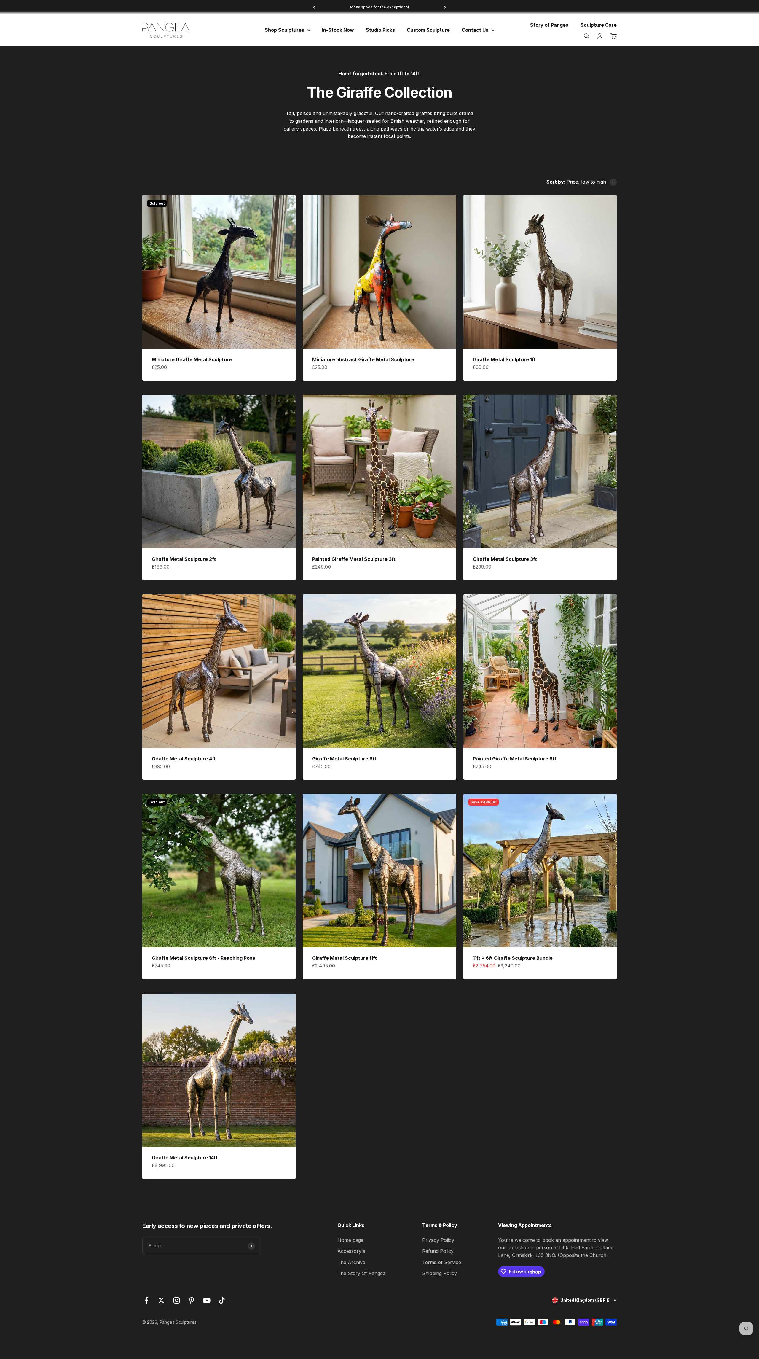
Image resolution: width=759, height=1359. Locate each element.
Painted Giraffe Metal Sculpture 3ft (354, 559)
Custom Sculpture (428, 30)
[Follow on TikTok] (222, 1300)
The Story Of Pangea (361, 1273)
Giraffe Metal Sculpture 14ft (185, 1158)
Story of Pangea (549, 25)
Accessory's (351, 1251)
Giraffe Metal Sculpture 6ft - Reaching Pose (203, 958)
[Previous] (314, 7)
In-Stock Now (338, 30)
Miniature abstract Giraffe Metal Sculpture (363, 359)
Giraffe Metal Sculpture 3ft (505, 559)
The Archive (351, 1262)
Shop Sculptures (284, 30)
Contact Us (475, 30)
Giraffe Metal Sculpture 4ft (184, 759)
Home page (350, 1240)
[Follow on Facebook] (146, 1300)
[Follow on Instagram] (177, 1300)
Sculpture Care (599, 25)
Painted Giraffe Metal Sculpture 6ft (515, 759)
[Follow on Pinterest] (192, 1300)
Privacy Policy (438, 1240)
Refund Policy (438, 1251)
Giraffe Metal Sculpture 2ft (184, 559)
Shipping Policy (439, 1273)
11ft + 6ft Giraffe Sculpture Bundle (513, 958)
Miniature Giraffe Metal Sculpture (192, 359)
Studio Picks (380, 30)
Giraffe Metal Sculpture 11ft (344, 958)
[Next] (445, 7)
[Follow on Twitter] (161, 1300)
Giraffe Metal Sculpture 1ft (504, 359)
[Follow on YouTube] (207, 1300)
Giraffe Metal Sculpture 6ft (344, 759)
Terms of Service (441, 1262)
